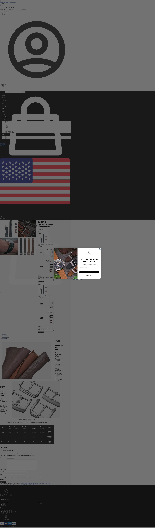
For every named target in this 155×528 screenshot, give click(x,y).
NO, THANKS (89, 275)
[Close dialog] (100, 249)
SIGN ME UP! (89, 272)
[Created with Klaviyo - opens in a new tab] (77, 279)
